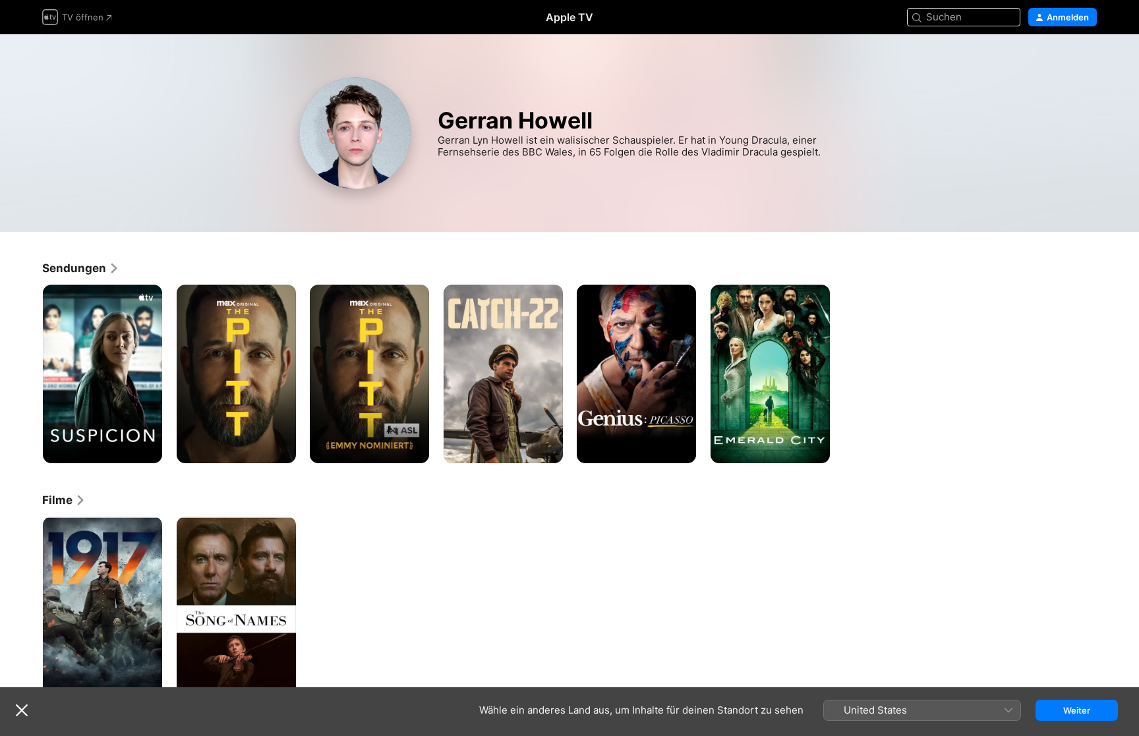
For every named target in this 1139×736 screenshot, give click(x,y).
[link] (80, 268)
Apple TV (569, 17)
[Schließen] (22, 710)
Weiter (1076, 710)
